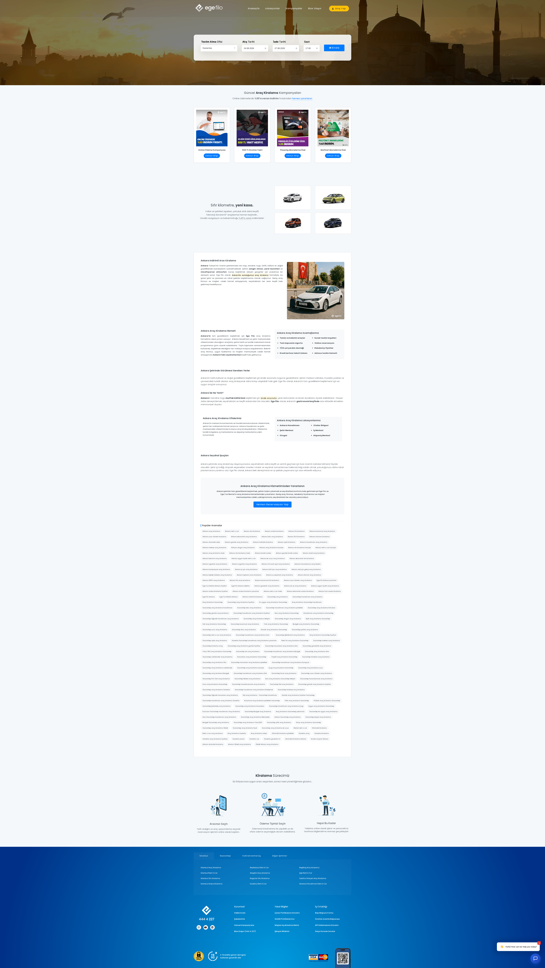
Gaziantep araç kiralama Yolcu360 (248, 722)
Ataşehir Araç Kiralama (260, 873)
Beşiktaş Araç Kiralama (309, 867)
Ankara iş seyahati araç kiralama (279, 575)
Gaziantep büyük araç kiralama (318, 717)
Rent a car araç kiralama (213, 733)
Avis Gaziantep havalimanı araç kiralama (219, 717)
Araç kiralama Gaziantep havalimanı (307, 602)
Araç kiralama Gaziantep (213, 602)
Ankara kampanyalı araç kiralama (216, 569)
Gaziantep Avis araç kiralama (244, 629)
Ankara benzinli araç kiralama (215, 558)
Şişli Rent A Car (305, 873)
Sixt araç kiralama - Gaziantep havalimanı (260, 695)
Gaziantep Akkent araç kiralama (247, 679)
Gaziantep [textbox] (207, 48)
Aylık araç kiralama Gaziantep (318, 619)
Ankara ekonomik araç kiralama (244, 536)
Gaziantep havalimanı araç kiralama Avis (252, 635)
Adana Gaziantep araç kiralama (287, 717)
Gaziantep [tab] (225, 855)
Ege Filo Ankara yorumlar (326, 580)
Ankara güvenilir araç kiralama (266, 586)
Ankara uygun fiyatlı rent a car (243, 558)
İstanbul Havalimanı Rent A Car (313, 884)
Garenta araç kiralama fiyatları (215, 739)
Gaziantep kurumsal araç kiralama (245, 624)
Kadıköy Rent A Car (258, 884)
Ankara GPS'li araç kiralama (214, 580)
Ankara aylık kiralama (286, 542)
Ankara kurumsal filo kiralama (267, 580)
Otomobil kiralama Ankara (295, 739)
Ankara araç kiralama (211, 531)
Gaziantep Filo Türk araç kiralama (216, 679)
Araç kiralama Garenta (237, 733)
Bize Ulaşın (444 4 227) (245, 931)
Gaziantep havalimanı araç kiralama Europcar (290, 662)
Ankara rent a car (232, 531)
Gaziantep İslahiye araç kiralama (291, 689)
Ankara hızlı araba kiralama (329, 591)
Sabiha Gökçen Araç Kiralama (312, 878)
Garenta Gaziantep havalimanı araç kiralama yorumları (254, 640)
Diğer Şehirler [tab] (279, 855)
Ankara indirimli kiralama (252, 597)
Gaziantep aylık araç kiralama (215, 640)
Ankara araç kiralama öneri (214, 553)
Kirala (335, 47)
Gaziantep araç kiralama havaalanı (249, 706)
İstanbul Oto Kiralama (210, 878)
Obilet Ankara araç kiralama (267, 744)
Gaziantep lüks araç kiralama (249, 608)
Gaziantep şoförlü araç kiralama (305, 629)
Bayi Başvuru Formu (324, 913)
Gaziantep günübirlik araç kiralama (317, 646)
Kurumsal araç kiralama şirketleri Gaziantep (262, 700)
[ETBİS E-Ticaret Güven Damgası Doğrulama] (219, 956)
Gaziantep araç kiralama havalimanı (217, 608)
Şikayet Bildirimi (282, 931)
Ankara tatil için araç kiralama (274, 569)
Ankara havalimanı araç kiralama (313, 542)
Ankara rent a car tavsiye (326, 547)
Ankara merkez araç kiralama (214, 547)
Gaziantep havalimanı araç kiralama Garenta (221, 700)
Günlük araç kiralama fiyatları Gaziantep (298, 695)
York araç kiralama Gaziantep (276, 624)
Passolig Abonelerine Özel (292, 150)
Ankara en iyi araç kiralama (295, 586)
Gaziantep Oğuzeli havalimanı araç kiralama (221, 619)
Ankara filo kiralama (296, 531)
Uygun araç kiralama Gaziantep (321, 706)
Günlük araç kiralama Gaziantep (274, 629)
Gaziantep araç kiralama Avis (317, 651)
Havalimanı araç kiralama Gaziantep (318, 613)
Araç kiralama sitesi (259, 733)
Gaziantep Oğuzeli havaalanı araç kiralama (220, 695)
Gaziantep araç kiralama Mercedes (255, 717)
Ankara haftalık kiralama (263, 542)
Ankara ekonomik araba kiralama (300, 591)
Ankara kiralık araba (263, 553)
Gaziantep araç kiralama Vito (214, 662)
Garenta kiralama (321, 733)
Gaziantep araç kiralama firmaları (321, 608)
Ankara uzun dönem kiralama (214, 536)
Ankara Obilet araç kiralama (239, 744)
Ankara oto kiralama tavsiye (299, 547)
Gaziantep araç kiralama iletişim (257, 619)
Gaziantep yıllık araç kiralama (279, 722)
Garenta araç (304, 733)
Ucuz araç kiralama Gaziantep (215, 684)
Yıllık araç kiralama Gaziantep (297, 700)
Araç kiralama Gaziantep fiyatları (323, 635)
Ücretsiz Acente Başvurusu (327, 919)
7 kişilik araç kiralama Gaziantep (284, 657)
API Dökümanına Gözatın (326, 925)
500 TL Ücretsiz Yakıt (252, 150)
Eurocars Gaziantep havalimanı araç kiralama (221, 711)
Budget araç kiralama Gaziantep (306, 624)
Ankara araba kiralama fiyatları (215, 591)
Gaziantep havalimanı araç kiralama (307, 597)
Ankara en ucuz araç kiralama (272, 558)
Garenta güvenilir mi (272, 739)
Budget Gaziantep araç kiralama (216, 722)
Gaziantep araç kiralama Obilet (215, 728)
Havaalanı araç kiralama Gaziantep (251, 657)
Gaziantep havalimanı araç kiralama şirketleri (284, 608)
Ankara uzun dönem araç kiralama (298, 580)
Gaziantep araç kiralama (277, 597)
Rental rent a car (300, 728)
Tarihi (248, 41)
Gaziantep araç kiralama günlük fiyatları (244, 646)
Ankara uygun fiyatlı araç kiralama (325, 586)
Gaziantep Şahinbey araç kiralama (216, 706)
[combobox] (219, 48)
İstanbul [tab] (204, 855)
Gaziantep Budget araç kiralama (258, 711)
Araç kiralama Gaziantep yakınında (290, 711)
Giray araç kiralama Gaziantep (308, 722)
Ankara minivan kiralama (319, 536)
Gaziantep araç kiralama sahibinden (217, 668)
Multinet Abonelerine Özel (333, 150)
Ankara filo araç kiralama (240, 580)
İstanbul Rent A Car (209, 873)
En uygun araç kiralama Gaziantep (273, 602)
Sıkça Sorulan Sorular (325, 931)
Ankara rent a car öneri (273, 591)
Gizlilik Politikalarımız (284, 919)
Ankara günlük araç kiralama (236, 542)
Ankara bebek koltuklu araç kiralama (217, 575)
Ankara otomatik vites (211, 542)
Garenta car (254, 739)
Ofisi (211, 41)
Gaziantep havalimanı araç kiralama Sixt (250, 673)
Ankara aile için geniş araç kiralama (306, 569)
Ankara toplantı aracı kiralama (249, 575)
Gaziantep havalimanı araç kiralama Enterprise (254, 689)
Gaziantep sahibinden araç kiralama (217, 657)
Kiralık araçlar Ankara (319, 739)
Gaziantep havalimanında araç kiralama (248, 684)
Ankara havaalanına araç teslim (307, 564)
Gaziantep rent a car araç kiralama (217, 635)
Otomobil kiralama (319, 728)
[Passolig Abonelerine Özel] (293, 126)
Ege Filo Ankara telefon (240, 586)
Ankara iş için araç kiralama (246, 569)
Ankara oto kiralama (252, 531)
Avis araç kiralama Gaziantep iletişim (280, 679)
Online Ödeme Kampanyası (212, 150)
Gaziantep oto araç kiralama (247, 651)
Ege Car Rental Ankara (229, 597)
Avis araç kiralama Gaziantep (287, 613)
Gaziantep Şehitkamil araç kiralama (290, 635)
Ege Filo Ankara (209, 597)
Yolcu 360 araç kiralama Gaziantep (217, 651)
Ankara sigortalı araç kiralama (215, 564)
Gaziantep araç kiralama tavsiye (250, 668)
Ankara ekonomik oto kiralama (302, 558)
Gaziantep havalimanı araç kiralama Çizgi (286, 706)
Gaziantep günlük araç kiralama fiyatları (314, 684)
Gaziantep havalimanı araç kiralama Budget (282, 651)
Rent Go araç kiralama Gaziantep (294, 640)
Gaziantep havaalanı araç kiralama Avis (281, 646)
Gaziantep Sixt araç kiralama (281, 684)
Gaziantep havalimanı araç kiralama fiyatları (251, 613)
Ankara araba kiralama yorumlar (246, 591)
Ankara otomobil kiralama (213, 744)
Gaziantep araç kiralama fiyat (245, 728)
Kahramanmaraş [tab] (252, 855)
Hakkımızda (239, 913)
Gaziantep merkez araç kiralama (326, 640)
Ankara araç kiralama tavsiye (271, 547)
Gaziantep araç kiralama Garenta (216, 689)
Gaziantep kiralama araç (213, 646)
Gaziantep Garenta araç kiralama (316, 657)
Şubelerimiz (239, 919)
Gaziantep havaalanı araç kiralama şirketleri (249, 662)
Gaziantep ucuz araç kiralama (215, 629)
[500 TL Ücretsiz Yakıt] (252, 126)
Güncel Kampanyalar (244, 925)
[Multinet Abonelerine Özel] (333, 126)
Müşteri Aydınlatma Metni (287, 925)
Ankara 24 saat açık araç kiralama (276, 564)
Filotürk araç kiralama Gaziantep (327, 700)
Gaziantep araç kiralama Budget (216, 673)
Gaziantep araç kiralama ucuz (310, 668)
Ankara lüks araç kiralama (272, 536)
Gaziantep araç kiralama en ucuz (275, 728)
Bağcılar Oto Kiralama (260, 878)
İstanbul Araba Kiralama (211, 884)
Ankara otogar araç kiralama (243, 547)
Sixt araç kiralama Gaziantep (214, 624)
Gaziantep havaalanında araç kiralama (316, 679)
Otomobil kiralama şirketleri (283, 733)
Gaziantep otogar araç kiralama (288, 619)
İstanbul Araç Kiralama (211, 867)
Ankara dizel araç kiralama (314, 553)
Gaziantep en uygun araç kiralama (323, 711)
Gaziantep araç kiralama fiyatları (241, 602)
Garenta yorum (238, 739)
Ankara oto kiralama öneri (239, 553)
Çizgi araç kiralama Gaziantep (281, 668)
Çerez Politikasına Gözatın (287, 913)
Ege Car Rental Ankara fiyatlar (215, 586)
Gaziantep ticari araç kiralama (284, 673)
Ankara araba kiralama (274, 531)
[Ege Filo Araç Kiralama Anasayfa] (210, 8)
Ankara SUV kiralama (296, 536)
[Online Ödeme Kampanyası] (212, 126)
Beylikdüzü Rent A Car (259, 867)
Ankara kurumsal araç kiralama (322, 531)
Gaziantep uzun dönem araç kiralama (316, 673)
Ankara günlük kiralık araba (287, 553)
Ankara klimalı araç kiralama (309, 575)
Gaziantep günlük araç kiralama (216, 613)
